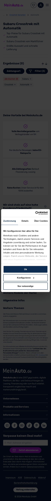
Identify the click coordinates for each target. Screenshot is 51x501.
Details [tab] (25, 221)
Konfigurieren (24, 277)
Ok (25, 269)
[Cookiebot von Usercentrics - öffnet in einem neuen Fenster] (36, 213)
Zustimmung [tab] (9, 221)
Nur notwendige (25, 286)
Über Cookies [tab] (41, 221)
